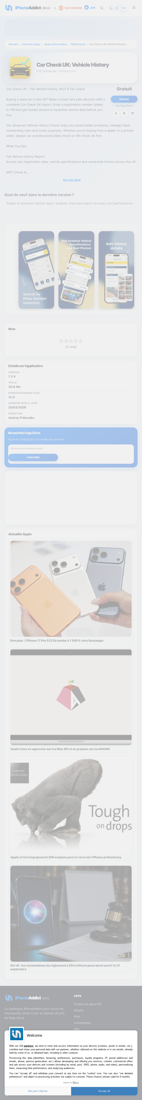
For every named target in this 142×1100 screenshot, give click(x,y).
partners (28, 1045)
